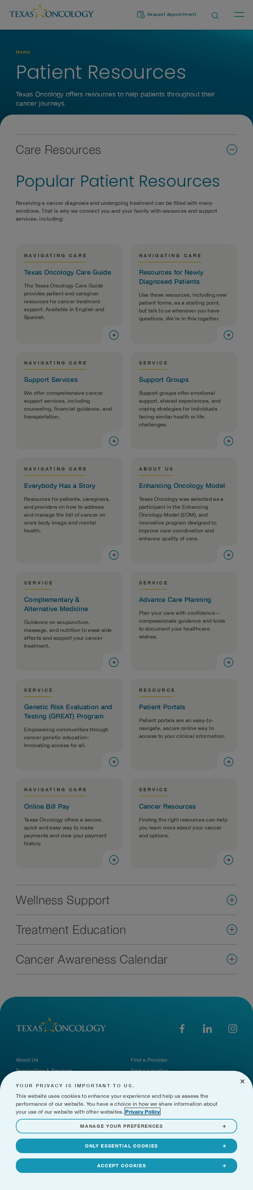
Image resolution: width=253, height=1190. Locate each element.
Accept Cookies (121, 1165)
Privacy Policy (142, 1111)
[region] (126, 1130)
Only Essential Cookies (121, 1146)
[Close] (242, 1081)
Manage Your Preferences (121, 1126)
